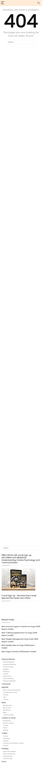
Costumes (6, 684)
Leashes (6, 741)
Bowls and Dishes (9, 754)
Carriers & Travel (8, 718)
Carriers (5, 725)
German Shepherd (9, 681)
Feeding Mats (7, 756)
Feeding (5, 748)
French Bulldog (8, 678)
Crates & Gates (8, 715)
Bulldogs (6, 671)
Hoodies (6, 699)
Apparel (5, 687)
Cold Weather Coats (10, 692)
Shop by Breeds (8, 659)
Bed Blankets (7, 705)
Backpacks (7, 721)
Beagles (6, 669)
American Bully (8, 667)
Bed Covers (7, 708)
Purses (5, 728)
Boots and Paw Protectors (11, 690)
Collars (4, 733)
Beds (4, 702)
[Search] (38, 3)
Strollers (5, 730)
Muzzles (5, 745)
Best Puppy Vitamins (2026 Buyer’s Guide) (19, 651)
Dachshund (7, 676)
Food (4, 761)
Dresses (5, 695)
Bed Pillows (7, 710)
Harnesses (6, 738)
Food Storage (7, 758)
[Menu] (2, 3)
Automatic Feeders (9, 751)
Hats (4, 697)
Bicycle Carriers (8, 723)
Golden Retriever (8, 662)
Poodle (5, 674)
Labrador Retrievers (9, 664)
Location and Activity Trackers (13, 743)
